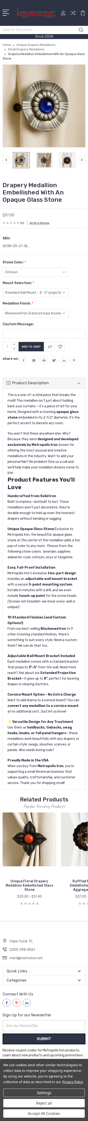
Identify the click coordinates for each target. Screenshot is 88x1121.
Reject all (44, 1103)
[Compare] (73, 14)
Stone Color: (14, 262)
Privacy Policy (72, 1082)
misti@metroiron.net (26, 958)
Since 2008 (44, 36)
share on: (11, 359)
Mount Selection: (18, 283)
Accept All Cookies (44, 1113)
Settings (44, 1092)
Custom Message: (18, 324)
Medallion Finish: (18, 303)
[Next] (81, 159)
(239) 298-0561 (22, 949)
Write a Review (40, 223)
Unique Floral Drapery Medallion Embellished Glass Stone (29, 885)
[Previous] (6, 159)
